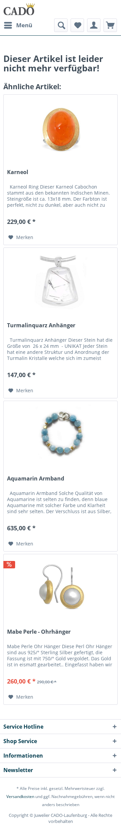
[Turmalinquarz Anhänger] (60, 281)
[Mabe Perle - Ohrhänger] (60, 588)
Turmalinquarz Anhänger (41, 325)
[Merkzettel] (77, 25)
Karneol (17, 172)
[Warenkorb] (110, 25)
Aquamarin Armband (35, 478)
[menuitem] (18, 25)
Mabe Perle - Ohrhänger (39, 631)
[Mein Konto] (93, 25)
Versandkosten (20, 796)
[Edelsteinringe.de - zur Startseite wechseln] (19, 9)
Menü (24, 25)
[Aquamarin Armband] (60, 434)
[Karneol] (60, 128)
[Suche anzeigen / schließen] (61, 25)
